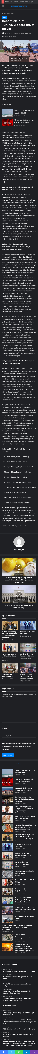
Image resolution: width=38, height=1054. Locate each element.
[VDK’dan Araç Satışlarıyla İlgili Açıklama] (7, 874)
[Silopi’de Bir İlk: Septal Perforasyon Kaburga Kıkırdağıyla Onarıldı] (7, 900)
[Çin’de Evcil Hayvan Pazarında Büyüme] (28, 647)
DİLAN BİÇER (8, 33)
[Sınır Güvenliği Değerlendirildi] (10, 668)
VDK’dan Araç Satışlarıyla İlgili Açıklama (24, 872)
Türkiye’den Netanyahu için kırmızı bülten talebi (25, 780)
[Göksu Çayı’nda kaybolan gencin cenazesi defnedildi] (28, 668)
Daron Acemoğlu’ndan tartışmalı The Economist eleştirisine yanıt (24, 809)
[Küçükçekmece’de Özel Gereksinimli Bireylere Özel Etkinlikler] (7, 800)
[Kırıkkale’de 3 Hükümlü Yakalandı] (28, 625)
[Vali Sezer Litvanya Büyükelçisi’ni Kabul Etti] (10, 647)
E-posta (5, 728)
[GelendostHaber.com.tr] (19, 6)
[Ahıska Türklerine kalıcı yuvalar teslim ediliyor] (7, 791)
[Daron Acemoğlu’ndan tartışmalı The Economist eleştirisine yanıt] (7, 809)
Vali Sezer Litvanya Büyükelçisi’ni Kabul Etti (9, 656)
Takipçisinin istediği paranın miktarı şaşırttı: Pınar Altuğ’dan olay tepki (25, 827)
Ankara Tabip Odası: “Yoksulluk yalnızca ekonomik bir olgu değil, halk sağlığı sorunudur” (17, 927)
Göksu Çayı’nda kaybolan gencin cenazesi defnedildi (27, 676)
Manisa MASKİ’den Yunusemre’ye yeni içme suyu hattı (23, 937)
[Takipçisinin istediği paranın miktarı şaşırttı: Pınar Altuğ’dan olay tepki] (7, 828)
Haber (12, 13)
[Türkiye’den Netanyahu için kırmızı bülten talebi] (7, 122)
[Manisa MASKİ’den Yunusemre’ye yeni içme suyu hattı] (7, 937)
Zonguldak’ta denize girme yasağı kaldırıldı (25, 771)
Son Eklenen (19, 764)
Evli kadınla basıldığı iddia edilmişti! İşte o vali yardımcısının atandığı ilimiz (9, 634)
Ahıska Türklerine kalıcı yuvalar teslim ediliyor (23, 789)
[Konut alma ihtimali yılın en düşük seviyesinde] (7, 819)
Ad (3, 721)
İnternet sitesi (6, 736)
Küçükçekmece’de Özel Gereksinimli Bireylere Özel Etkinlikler (24, 799)
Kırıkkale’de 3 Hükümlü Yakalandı (28, 633)
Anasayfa (6, 13)
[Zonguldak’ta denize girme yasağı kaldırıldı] (7, 113)
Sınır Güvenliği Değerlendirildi (7, 675)
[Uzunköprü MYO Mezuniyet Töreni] (7, 919)
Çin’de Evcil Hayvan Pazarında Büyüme (27, 655)
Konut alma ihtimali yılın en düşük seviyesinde (25, 817)
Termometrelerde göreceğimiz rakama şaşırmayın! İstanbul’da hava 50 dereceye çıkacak (24, 947)
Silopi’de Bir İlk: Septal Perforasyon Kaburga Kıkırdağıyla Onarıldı (23, 900)
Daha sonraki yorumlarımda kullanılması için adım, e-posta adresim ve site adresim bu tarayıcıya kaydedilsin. (19, 746)
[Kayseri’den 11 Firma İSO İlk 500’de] (7, 882)
